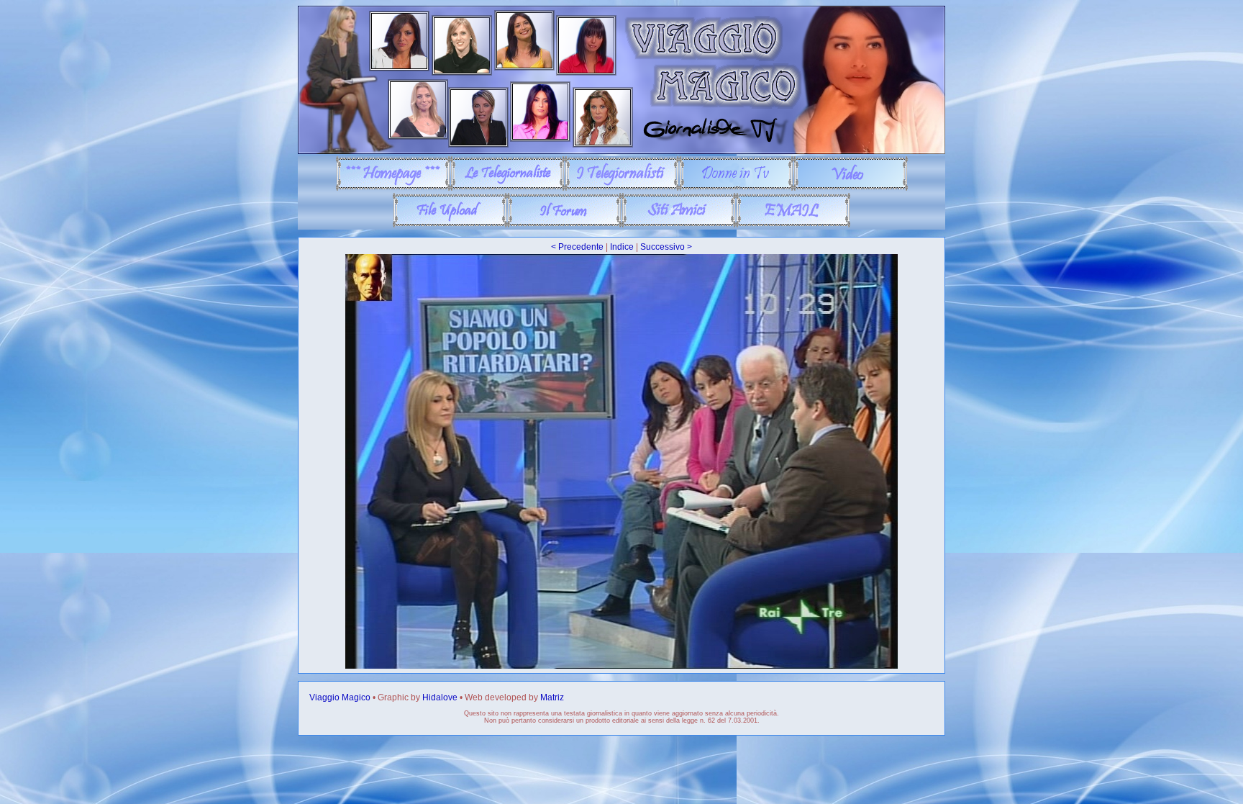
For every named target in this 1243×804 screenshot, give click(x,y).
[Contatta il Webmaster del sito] (793, 225)
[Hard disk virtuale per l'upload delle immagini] (450, 225)
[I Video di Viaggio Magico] (850, 188)
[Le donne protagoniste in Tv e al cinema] (736, 188)
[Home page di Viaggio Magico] (393, 188)
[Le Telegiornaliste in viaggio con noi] (507, 188)
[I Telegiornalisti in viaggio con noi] (622, 188)
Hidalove (439, 697)
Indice (622, 247)
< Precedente (577, 247)
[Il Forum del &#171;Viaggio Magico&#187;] (564, 225)
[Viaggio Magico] (621, 151)
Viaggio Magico (339, 697)
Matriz (552, 697)
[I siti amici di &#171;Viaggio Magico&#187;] (679, 225)
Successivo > (666, 247)
